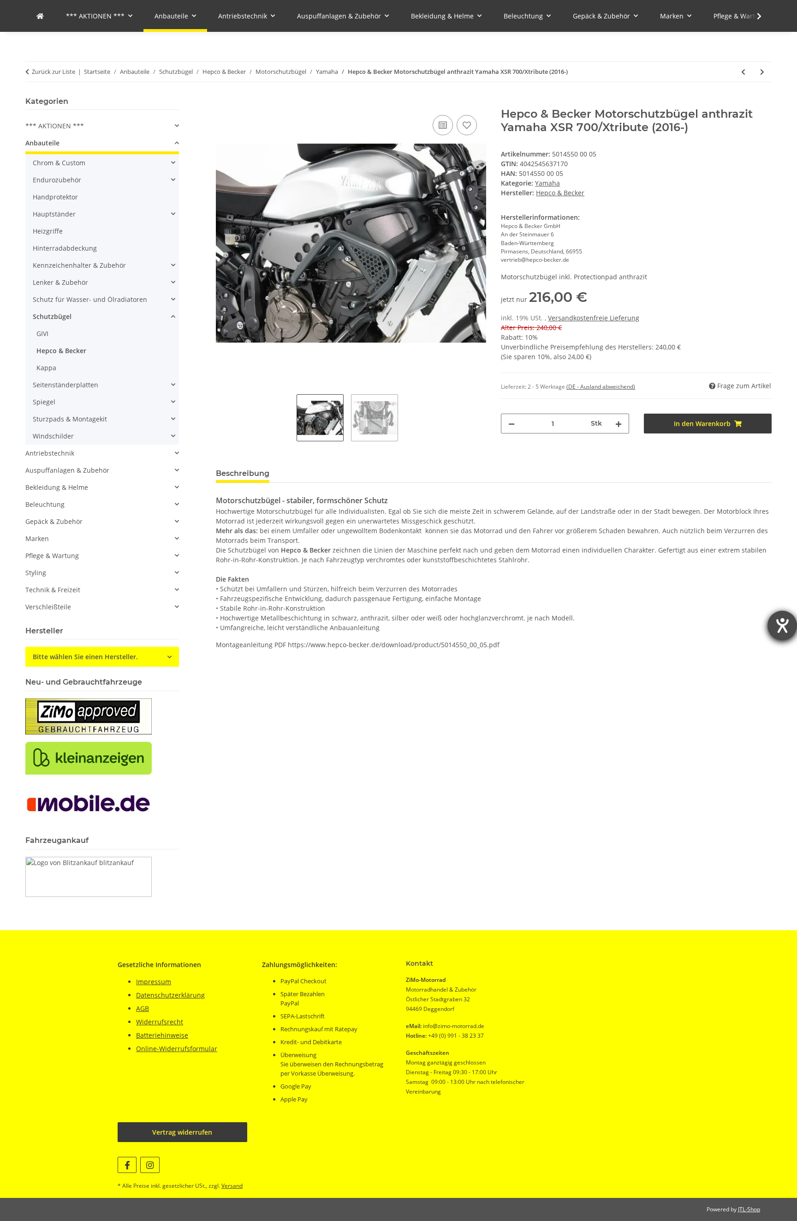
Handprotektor (55, 196)
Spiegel (44, 401)
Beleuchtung (45, 504)
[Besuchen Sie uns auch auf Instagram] (149, 1165)
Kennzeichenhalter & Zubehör (79, 265)
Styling (35, 572)
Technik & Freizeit (52, 589)
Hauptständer (54, 214)
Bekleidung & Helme (56, 487)
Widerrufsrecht (159, 1021)
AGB (142, 1008)
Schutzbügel (52, 316)
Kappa (46, 367)
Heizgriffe (48, 231)
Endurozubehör (57, 179)
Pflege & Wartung (52, 555)
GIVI (42, 333)
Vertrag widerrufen (182, 1132)
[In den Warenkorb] (223, 102)
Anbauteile (42, 142)
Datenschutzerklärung (170, 995)
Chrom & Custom (59, 162)
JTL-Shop (749, 1209)
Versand (232, 1186)
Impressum (153, 981)
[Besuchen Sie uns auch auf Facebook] (127, 1165)
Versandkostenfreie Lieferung (593, 317)
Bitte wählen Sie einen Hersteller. (85, 656)
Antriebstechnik (49, 453)
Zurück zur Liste (53, 71)
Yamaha (547, 183)
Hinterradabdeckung (65, 248)
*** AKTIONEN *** (54, 125)
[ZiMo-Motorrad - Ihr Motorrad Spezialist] (40, 16)
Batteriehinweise (162, 1035)
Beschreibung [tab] (242, 473)
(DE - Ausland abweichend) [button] (600, 387)
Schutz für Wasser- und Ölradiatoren (90, 299)
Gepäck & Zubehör (54, 521)
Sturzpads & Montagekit (70, 419)
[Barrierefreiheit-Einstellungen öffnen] (782, 625)
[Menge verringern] (511, 423)
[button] (753, 16)
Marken (37, 538)
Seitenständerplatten (65, 384)
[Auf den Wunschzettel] (467, 125)
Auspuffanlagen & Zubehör (67, 470)
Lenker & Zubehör (60, 282)
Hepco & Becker (61, 350)
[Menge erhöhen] (618, 423)
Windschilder (53, 436)
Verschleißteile (48, 606)
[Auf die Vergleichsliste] (443, 125)
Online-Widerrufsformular (176, 1048)
